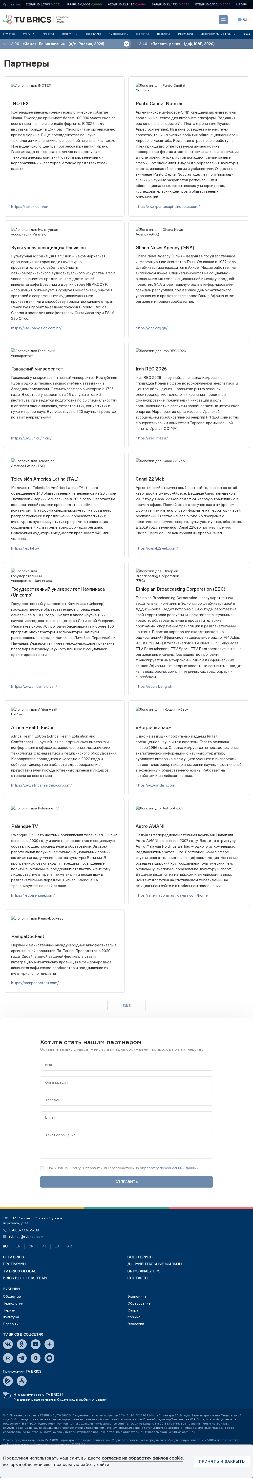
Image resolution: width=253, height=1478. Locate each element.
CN (31, 1246)
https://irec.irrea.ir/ (152, 438)
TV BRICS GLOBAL (19, 1271)
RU (5, 1246)
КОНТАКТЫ (137, 1278)
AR (69, 1246)
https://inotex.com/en (29, 206)
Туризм (9, 1310)
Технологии (13, 1303)
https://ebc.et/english (154, 686)
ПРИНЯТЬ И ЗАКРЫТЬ (222, 1461)
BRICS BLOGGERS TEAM (25, 1278)
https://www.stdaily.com (155, 785)
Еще (127, 1005)
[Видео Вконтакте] (36, 1358)
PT (44, 1246)
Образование (138, 1303)
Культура (11, 1317)
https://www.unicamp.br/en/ (34, 686)
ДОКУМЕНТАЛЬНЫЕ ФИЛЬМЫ (154, 1264)
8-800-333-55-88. (167, 1423)
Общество (12, 1296)
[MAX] (49, 1358)
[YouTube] (36, 1344)
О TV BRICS (13, 1257)
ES (57, 1246)
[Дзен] (49, 1344)
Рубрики (11, 1289)
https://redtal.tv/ (25, 548)
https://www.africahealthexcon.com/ (41, 785)
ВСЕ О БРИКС (139, 1257)
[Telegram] (22, 1358)
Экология (135, 1324)
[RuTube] (8, 1358)
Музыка (133, 1317)
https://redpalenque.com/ (33, 895)
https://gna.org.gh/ (152, 328)
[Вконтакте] (8, 1344)
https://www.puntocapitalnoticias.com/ (168, 206)
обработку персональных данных (169, 1168)
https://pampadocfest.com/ (35, 982)
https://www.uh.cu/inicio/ (31, 438)
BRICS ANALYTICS (143, 1271)
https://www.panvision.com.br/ (36, 328)
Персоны (10, 1324)
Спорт (132, 1310)
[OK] (22, 1344)
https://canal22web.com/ (157, 548)
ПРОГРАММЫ (14, 1264)
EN (18, 1246)
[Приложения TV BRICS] (8, 1381)
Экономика (137, 1296)
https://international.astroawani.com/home (172, 895)
